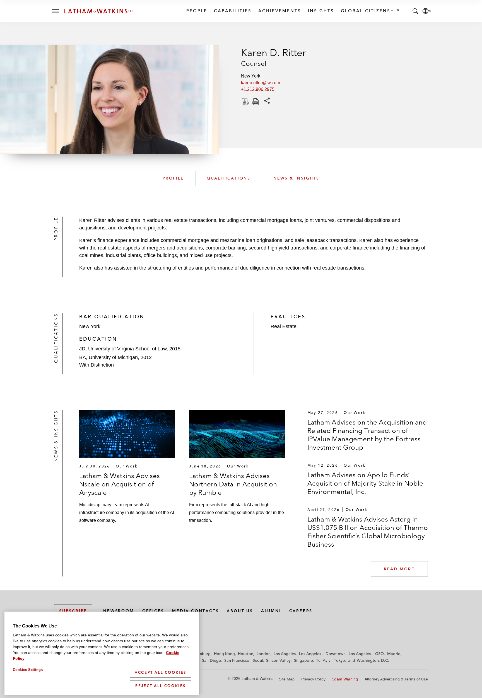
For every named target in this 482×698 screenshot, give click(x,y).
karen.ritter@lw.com (260, 82)
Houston (245, 653)
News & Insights (296, 178)
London (264, 653)
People (196, 10)
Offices (153, 610)
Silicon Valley (278, 660)
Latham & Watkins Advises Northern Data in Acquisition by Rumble (233, 484)
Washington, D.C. (373, 660)
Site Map (287, 679)
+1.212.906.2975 (257, 89)
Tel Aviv (323, 660)
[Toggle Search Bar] (415, 11)
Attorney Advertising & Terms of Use (396, 679)
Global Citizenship (370, 10)
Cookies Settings (28, 670)
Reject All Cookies (160, 686)
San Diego (211, 660)
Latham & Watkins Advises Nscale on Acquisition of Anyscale (119, 484)
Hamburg (202, 653)
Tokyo (339, 660)
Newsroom (118, 610)
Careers (301, 610)
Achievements (279, 10)
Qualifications (228, 178)
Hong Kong (224, 653)
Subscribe (73, 610)
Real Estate (284, 326)
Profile (173, 178)
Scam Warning (345, 679)
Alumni (271, 610)
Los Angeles (285, 653)
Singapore (303, 660)
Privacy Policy (313, 679)
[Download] (244, 101)
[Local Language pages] (426, 11)
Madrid (394, 653)
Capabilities (232, 10)
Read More (399, 568)
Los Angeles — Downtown (322, 653)
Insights (321, 10)
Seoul (258, 660)
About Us (240, 610)
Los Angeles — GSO (366, 653)
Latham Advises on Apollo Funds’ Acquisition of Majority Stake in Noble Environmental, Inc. (365, 483)
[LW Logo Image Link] (99, 11)
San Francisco (236, 660)
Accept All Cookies (160, 672)
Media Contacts (195, 610)
